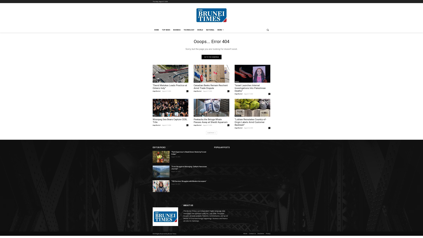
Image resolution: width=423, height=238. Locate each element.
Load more (210, 133)
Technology (197, 115)
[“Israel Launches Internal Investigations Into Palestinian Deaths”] (252, 74)
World (237, 81)
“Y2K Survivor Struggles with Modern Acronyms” (188, 181)
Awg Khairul (156, 91)
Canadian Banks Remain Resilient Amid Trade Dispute (211, 86)
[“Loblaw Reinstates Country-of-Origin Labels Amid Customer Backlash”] (252, 108)
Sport (154, 81)
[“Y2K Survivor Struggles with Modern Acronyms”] (161, 186)
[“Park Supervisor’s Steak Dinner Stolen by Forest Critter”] (161, 157)
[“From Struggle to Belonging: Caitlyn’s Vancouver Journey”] (161, 171)
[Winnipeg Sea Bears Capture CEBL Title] (170, 108)
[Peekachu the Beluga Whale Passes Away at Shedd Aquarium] (211, 108)
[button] (267, 30)
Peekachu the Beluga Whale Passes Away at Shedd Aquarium (210, 121)
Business (197, 81)
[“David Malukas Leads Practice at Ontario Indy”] (170, 74)
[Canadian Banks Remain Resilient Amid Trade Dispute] (211, 74)
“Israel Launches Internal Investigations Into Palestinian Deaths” (250, 88)
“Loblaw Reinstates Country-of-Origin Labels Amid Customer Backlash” (250, 122)
